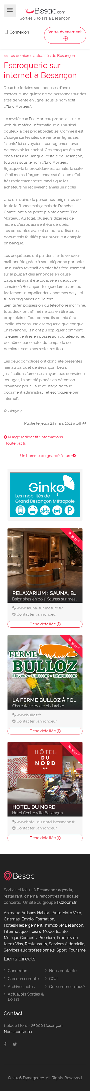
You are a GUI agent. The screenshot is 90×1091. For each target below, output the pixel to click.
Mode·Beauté (55, 931)
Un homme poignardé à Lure (46, 456)
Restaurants (36, 944)
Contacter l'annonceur (36, 614)
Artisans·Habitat (36, 912)
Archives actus (21, 986)
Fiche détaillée (43, 624)
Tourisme (77, 950)
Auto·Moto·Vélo (66, 912)
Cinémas (12, 919)
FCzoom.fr (66, 902)
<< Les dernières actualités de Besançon (39, 55)
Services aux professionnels (29, 950)
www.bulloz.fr (29, 715)
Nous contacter (63, 970)
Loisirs (35, 931)
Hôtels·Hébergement (23, 925)
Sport (61, 950)
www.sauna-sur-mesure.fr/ (40, 608)
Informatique (16, 931)
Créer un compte (23, 978)
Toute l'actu (16, 443)
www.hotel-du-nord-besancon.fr (45, 822)
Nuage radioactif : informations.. (35, 437)
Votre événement (65, 32)
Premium (46, 937)
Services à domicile (66, 944)
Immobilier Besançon (63, 925)
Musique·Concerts (20, 937)
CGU (53, 978)
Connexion (18, 32)
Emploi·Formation (38, 919)
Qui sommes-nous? (67, 986)
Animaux (12, 912)
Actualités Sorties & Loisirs (26, 997)
